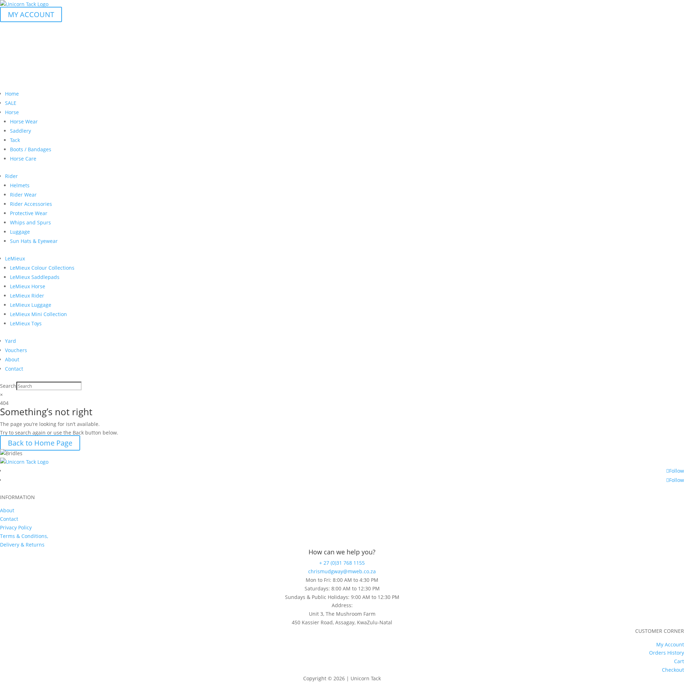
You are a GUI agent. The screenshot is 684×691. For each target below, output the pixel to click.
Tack (15, 140)
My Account (670, 644)
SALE (10, 103)
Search (8, 385)
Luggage (20, 231)
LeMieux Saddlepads (34, 277)
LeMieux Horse (27, 286)
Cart (679, 661)
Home (12, 93)
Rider (11, 176)
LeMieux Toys (26, 323)
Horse (12, 112)
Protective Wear (28, 213)
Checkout (673, 669)
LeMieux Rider (27, 295)
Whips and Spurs (30, 222)
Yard (10, 340)
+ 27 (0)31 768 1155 (342, 562)
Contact (14, 368)
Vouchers (16, 350)
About (12, 359)
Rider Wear (23, 194)
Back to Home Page (40, 443)
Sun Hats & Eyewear (34, 241)
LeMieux (15, 258)
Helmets (20, 185)
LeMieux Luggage (30, 304)
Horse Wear (24, 121)
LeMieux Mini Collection (38, 314)
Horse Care (23, 158)
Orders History (666, 652)
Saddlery (20, 130)
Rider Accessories (31, 203)
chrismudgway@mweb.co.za (342, 571)
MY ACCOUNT (31, 14)
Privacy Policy (16, 527)
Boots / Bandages (30, 149)
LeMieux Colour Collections (42, 267)
